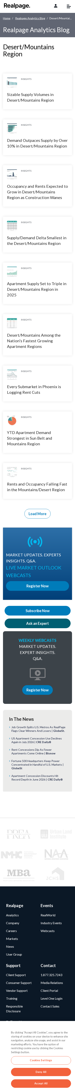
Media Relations (52, 983)
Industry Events (51, 923)
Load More (37, 513)
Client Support (16, 975)
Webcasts (48, 931)
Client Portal (49, 990)
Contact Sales (50, 1006)
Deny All (41, 1071)
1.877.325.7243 (51, 975)
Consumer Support (19, 983)
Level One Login (51, 998)
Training (11, 998)
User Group (14, 954)
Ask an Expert (37, 623)
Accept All (41, 1083)
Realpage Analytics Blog (30, 18)
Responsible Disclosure (14, 1008)
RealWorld (48, 915)
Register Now (37, 690)
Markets (12, 938)
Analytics (12, 915)
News (10, 946)
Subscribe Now (38, 610)
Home (6, 18)
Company (12, 923)
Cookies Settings (41, 1060)
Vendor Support (17, 990)
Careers (11, 931)
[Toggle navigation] (67, 6)
